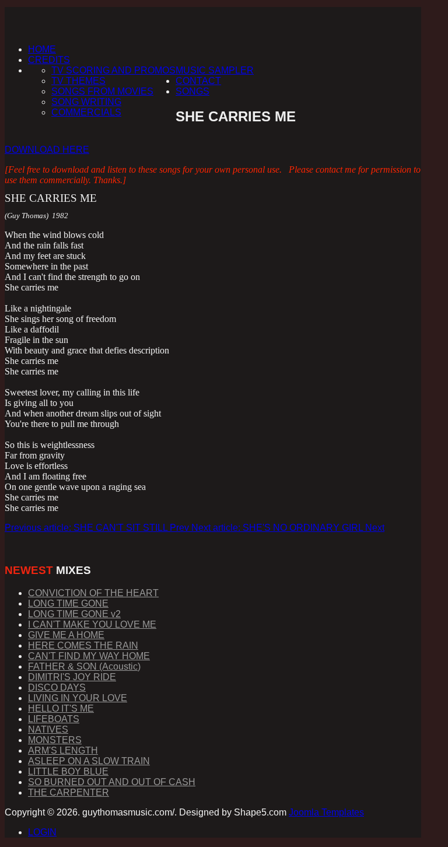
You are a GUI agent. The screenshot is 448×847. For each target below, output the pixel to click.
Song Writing (86, 102)
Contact (198, 81)
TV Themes (78, 81)
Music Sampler (215, 70)
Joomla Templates (326, 812)
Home (42, 49)
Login (42, 832)
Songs (192, 91)
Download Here (47, 150)
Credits (49, 60)
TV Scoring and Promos (113, 70)
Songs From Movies (102, 91)
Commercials (86, 112)
